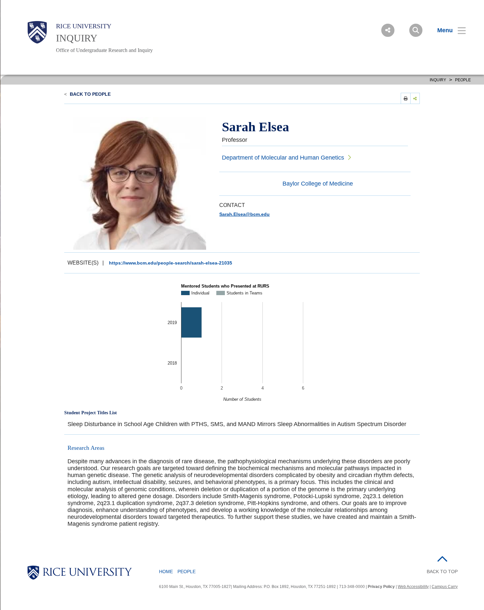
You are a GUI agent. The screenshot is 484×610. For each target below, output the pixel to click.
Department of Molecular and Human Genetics (283, 157)
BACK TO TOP (442, 571)
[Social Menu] (387, 30)
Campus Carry (445, 586)
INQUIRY (76, 38)
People (463, 80)
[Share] (415, 98)
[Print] (406, 98)
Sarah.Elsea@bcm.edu (244, 214)
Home (166, 571)
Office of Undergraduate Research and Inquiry (104, 50)
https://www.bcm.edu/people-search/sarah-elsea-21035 (170, 263)
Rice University (83, 26)
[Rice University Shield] (37, 32)
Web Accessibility (413, 586)
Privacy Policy (381, 586)
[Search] (415, 30)
